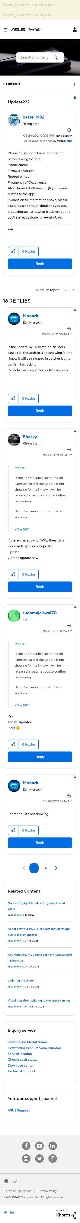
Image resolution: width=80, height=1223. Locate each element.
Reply (40, 263)
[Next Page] (56, 868)
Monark (20, 468)
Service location (20, 1054)
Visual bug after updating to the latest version (39, 1001)
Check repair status (22, 1059)
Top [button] (12, 1213)
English (15, 1181)
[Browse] (7, 29)
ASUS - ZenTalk (26, 30)
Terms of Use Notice (17, 1191)
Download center (21, 1065)
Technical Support (21, 1071)
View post (22, 529)
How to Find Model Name (27, 1042)
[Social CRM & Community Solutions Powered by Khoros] (66, 1214)
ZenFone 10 (17, 915)
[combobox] (40, 57)
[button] (13, 251)
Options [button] (74, 83)
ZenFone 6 (13, 84)
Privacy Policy (48, 1191)
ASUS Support (19, 1110)
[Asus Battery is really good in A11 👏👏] (73, 290)
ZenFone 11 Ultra (20, 1006)
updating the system (21, 981)
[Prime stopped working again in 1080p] (65, 290)
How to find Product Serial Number (34, 1048)
